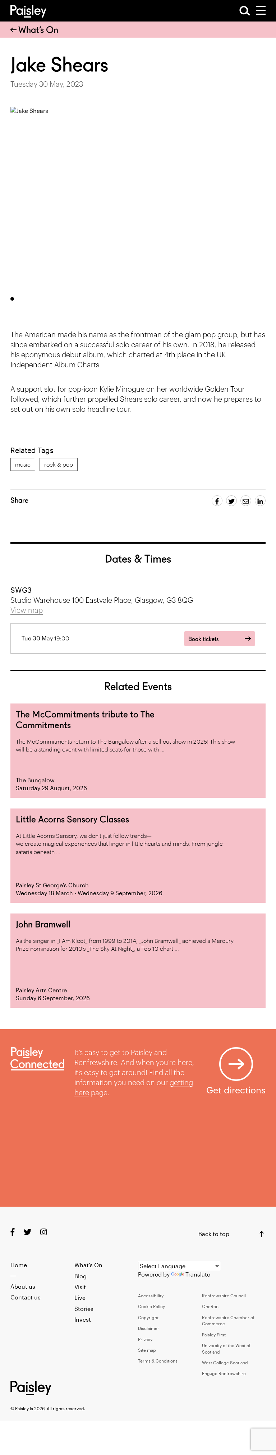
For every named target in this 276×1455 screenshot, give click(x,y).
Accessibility (151, 1295)
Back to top (213, 1233)
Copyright (148, 1317)
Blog (80, 1276)
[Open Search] (244, 11)
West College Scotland (225, 1362)
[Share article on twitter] (231, 500)
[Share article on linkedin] (260, 500)
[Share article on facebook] (217, 500)
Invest (82, 1319)
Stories (83, 1308)
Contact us (25, 1297)
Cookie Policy (151, 1306)
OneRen (210, 1306)
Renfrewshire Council (224, 1295)
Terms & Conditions (158, 1360)
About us (22, 1286)
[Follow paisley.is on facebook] (12, 1231)
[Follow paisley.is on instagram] (43, 1231)
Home (18, 1264)
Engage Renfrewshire (224, 1373)
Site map (147, 1350)
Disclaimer (148, 1328)
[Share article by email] (245, 500)
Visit (80, 1286)
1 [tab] (12, 299)
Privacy (145, 1339)
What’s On (38, 29)
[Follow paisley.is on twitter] (27, 1231)
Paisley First (214, 1334)
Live (80, 1297)
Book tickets (203, 639)
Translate (197, 1274)
